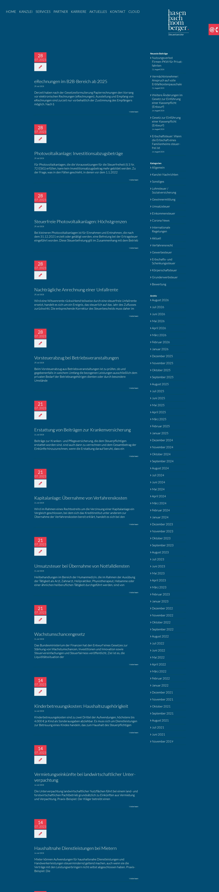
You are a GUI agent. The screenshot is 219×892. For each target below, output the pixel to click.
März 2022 (159, 671)
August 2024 (160, 468)
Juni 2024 (158, 482)
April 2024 (159, 496)
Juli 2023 (158, 559)
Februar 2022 (161, 678)
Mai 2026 (158, 321)
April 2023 (159, 580)
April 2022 (159, 664)
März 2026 (159, 335)
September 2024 (163, 461)
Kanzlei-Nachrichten (165, 174)
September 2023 (163, 545)
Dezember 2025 (162, 356)
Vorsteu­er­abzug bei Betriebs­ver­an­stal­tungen (76, 357)
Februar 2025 (161, 426)
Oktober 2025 (161, 370)
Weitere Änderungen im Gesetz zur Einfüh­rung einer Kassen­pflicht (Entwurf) (167, 101)
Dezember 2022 (162, 608)
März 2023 (159, 587)
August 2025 (160, 384)
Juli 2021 (158, 727)
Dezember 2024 (162, 440)
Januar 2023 (160, 601)
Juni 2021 (158, 734)
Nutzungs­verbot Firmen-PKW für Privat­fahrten (167, 61)
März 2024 (159, 503)
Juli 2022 (158, 643)
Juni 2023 (158, 566)
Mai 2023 (158, 573)
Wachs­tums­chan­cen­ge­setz (59, 634)
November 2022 (162, 615)
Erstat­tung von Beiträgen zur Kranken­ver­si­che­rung (82, 429)
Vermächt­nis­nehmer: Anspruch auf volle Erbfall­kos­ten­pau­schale (167, 80)
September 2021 (163, 713)
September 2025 (163, 377)
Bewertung (159, 284)
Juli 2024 (158, 475)
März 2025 (159, 419)
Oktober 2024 (161, 454)
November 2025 (162, 363)
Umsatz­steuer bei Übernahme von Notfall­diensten (81, 566)
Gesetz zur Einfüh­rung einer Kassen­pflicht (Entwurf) (166, 121)
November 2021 (162, 699)
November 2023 (162, 531)
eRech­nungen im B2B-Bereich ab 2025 (70, 81)
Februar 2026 (161, 342)
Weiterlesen (133, 112)
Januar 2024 (160, 517)
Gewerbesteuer (162, 252)
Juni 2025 (158, 398)
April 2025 (159, 412)
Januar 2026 (160, 349)
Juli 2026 (158, 307)
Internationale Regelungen (161, 229)
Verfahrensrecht (162, 245)
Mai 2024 (158, 489)
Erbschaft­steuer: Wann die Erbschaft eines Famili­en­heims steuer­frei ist (166, 142)
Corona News (161, 220)
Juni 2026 (158, 314)
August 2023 (160, 552)
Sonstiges (158, 181)
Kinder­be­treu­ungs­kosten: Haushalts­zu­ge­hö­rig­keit (81, 706)
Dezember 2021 (162, 692)
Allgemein (158, 167)
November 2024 (162, 447)
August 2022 (160, 636)
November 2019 (162, 741)
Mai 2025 (158, 405)
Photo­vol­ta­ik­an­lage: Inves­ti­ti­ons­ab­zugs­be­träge (78, 153)
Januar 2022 (160, 685)
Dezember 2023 (162, 524)
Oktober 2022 (161, 622)
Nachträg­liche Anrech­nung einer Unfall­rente (76, 289)
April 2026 (159, 328)
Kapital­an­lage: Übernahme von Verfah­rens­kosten (80, 498)
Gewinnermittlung (163, 199)
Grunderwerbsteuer (165, 277)
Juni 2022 (158, 650)
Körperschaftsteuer (164, 270)
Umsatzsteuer (161, 206)
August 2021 (160, 720)
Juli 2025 (158, 391)
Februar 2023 (161, 594)
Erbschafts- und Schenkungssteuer (163, 261)
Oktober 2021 (161, 706)
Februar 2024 (161, 510)
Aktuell (156, 238)
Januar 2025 (160, 433)
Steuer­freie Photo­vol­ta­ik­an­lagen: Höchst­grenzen (80, 221)
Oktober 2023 (161, 538)
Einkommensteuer (163, 213)
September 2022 (163, 629)
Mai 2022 (158, 657)
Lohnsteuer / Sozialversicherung (164, 190)
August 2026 (160, 300)
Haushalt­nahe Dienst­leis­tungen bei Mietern (75, 848)
